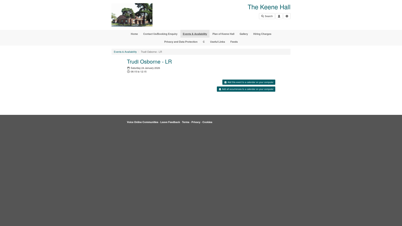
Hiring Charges (262, 34)
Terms (185, 122)
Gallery (244, 34)
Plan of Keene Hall (223, 34)
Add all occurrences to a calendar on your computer (247, 89)
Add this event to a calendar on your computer (250, 82)
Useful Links (217, 41)
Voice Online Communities (142, 122)
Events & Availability (195, 34)
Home (134, 34)
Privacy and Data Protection (181, 41)
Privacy (195, 122)
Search (268, 16)
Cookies (207, 122)
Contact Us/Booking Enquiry (160, 34)
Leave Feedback (170, 122)
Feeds (234, 41)
